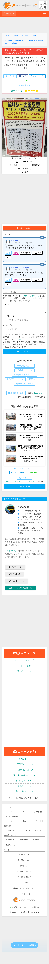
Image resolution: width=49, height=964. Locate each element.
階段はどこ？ (38, 839)
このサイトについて (24, 854)
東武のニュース (28, 482)
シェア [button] (23, 76)
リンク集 (24, 883)
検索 (24, 812)
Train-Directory (17, 581)
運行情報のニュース (24, 791)
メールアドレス (8, 325)
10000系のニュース (24, 764)
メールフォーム (24, 894)
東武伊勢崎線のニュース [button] (24, 375)
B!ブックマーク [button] (37, 76)
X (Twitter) (15, 574)
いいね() (25, 253)
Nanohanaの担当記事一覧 (21, 588)
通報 (16, 253)
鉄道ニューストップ (24, 660)
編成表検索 (24, 839)
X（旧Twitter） (11, 551)
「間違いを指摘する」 (31, 296)
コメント (6, 304)
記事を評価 (16, 90)
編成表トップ (11, 839)
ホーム (8, 482)
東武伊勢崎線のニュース (24, 775)
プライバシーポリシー (24, 871)
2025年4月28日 (25, 162)
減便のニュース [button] (35, 379)
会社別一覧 (38, 812)
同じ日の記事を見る (25, 486)
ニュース (16, 482)
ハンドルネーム (8, 316)
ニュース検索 (24, 666)
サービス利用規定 (24, 877)
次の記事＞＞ (24, 759)
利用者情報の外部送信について (24, 888)
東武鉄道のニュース (24, 780)
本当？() (37, 253)
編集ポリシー (24, 866)
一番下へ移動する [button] (25, 228)
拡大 (25, 172)
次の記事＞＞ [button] (24, 85)
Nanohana (37, 393)
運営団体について (24, 860)
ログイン (20, 339)
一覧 (10, 812)
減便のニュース (24, 786)
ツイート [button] (11, 76)
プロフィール (15, 567)
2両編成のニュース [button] (24, 370)
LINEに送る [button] (24, 80)
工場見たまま (11, 845)
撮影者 (35, 165)
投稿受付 (10, 830)
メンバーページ (24, 830)
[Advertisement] (24, 25)
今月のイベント (38, 821)
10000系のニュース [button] (24, 366)
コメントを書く (25, 351)
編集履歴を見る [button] (17, 393)
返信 (8, 253)
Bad (8, 257)
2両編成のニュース (24, 770)
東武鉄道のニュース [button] (15, 379)
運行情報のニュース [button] (24, 384)
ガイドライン (38, 830)
